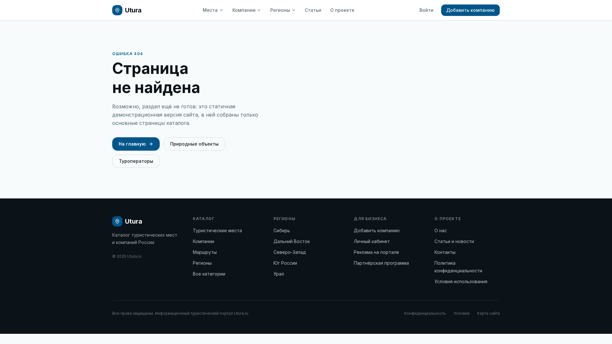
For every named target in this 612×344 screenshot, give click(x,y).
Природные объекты (194, 144)
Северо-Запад (289, 252)
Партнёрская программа (381, 263)
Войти (426, 10)
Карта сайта (488, 313)
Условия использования (460, 281)
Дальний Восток (291, 241)
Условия (462, 313)
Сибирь (281, 230)
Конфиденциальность (425, 313)
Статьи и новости (454, 241)
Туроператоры (136, 161)
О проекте (342, 10)
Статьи (313, 10)
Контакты (444, 252)
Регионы (280, 10)
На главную (132, 144)
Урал (278, 273)
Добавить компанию (470, 10)
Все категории (209, 273)
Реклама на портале (376, 252)
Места (210, 10)
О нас (440, 230)
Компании (244, 10)
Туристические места (217, 230)
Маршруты (205, 252)
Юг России (285, 263)
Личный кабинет (372, 241)
